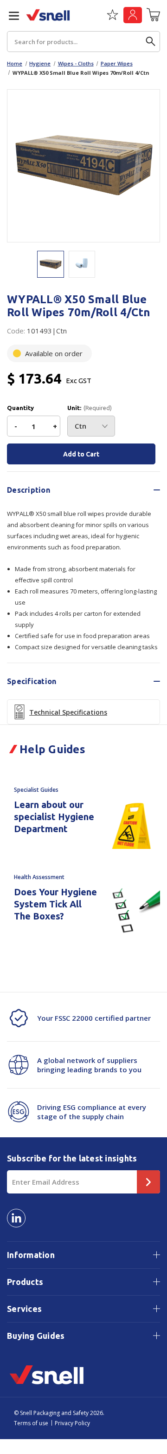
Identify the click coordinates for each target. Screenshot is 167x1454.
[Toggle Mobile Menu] (10, 16)
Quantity (20, 408)
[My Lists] (112, 18)
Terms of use (31, 1423)
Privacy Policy (72, 1423)
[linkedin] (16, 1218)
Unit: (89, 408)
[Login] (132, 15)
